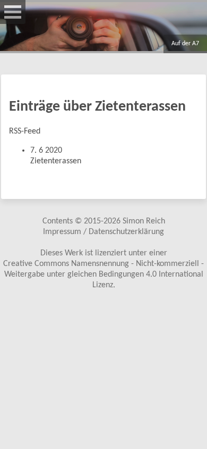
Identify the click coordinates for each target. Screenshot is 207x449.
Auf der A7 (185, 43)
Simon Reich (144, 221)
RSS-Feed (24, 131)
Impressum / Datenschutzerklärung (103, 232)
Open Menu (12, 12)
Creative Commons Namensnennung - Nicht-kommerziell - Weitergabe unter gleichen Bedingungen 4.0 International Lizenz (103, 274)
